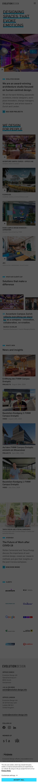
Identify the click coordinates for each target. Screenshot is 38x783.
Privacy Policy (6, 770)
